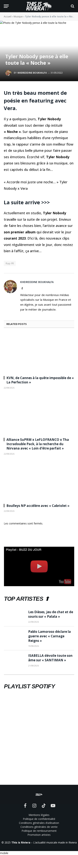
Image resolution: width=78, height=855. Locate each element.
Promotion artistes (39, 834)
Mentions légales (39, 815)
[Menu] (6, 6)
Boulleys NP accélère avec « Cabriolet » (37, 505)
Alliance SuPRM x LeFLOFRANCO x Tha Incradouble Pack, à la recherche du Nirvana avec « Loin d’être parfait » (37, 443)
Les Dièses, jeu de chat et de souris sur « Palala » (50, 614)
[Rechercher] (72, 6)
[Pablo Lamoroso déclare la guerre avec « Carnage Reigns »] (14, 636)
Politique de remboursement (39, 831)
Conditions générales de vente (39, 827)
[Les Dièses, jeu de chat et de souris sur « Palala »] (14, 616)
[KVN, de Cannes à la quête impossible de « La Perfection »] (39, 353)
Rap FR (10, 263)
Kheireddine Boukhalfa (32, 72)
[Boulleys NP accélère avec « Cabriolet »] (39, 480)
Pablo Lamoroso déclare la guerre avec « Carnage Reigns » (49, 636)
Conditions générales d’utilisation (39, 823)
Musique (18, 16)
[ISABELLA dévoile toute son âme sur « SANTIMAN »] (14, 660)
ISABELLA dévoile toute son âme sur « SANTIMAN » (50, 657)
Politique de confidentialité (39, 819)
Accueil (7, 16)
